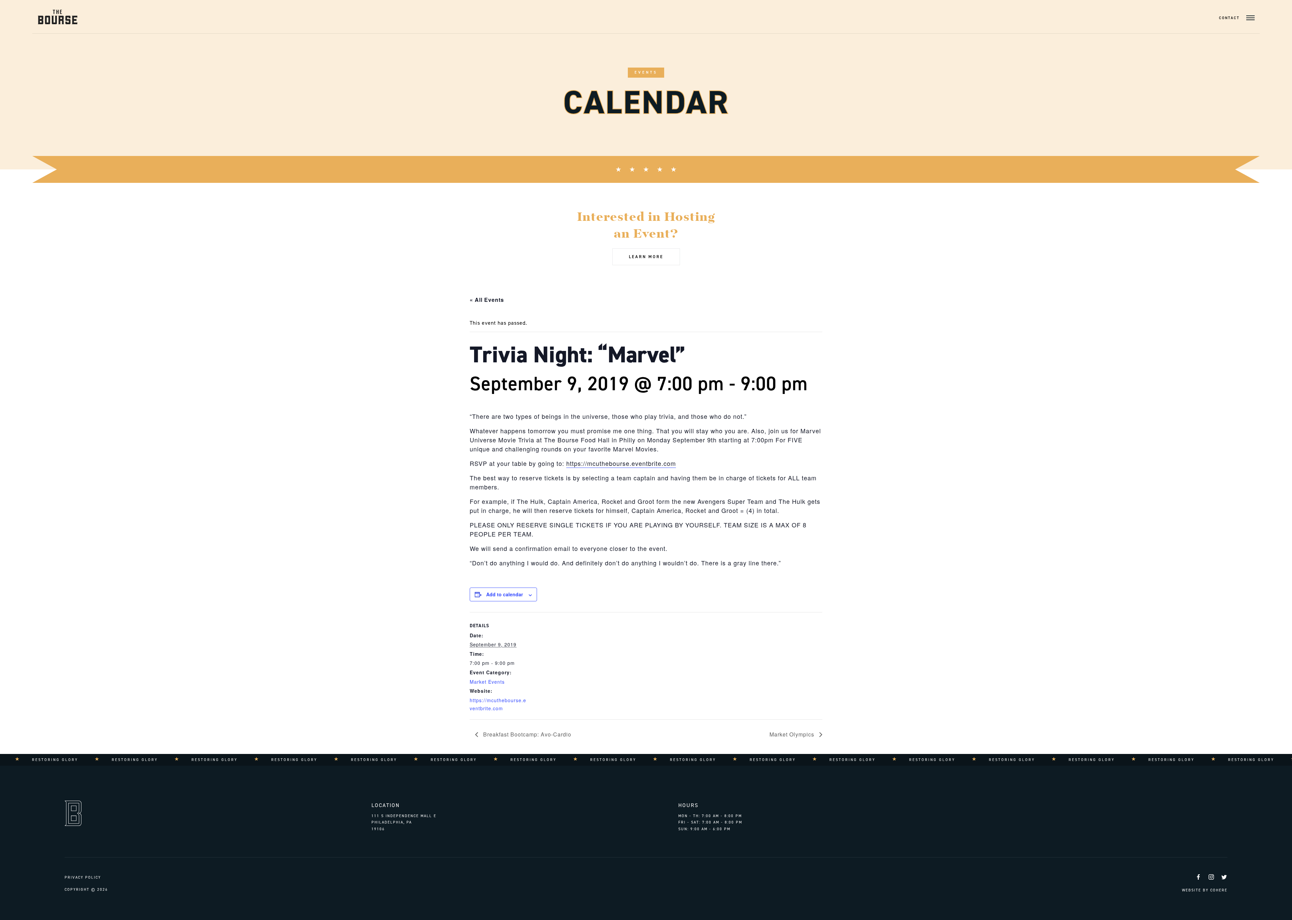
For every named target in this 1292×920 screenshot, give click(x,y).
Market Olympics (792, 734)
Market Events (487, 681)
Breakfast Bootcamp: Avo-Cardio (526, 734)
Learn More (646, 256)
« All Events (487, 300)
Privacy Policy (83, 877)
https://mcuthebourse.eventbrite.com (621, 463)
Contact (1229, 18)
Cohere (1218, 890)
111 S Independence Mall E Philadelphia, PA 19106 (403, 822)
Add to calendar (504, 594)
